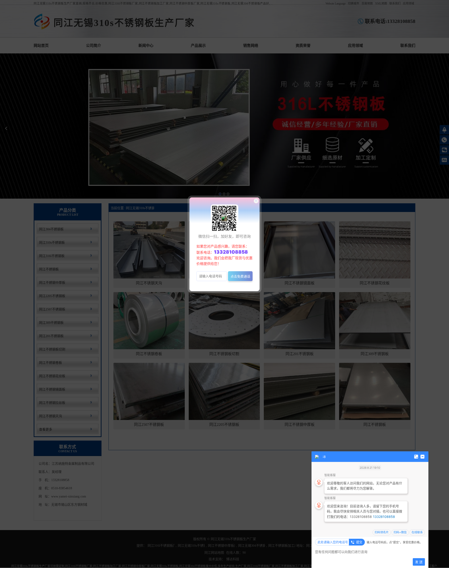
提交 (359, 542)
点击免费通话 (240, 276)
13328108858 (384, 517)
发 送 (419, 562)
